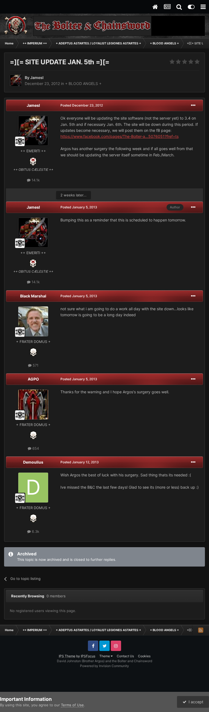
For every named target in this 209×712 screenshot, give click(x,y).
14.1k (35, 180)
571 (35, 365)
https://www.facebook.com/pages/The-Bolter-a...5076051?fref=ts (119, 136)
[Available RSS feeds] (200, 630)
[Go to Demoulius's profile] (33, 488)
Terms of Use (72, 705)
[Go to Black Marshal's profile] (33, 321)
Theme (105, 656)
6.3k (35, 531)
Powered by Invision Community (104, 666)
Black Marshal (33, 296)
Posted (81, 105)
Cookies (144, 656)
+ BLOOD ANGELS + (83, 83)
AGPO (33, 379)
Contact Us (125, 656)
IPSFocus (88, 656)
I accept (194, 701)
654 (35, 448)
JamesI (33, 105)
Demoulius (33, 462)
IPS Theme (67, 656)
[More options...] (193, 105)
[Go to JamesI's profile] (16, 81)
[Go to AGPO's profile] (33, 404)
